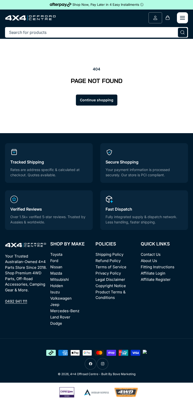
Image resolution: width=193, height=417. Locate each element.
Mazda (56, 273)
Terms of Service (110, 267)
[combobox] (96, 32)
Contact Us (151, 254)
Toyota (56, 254)
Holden (56, 285)
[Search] (182, 32)
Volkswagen (61, 298)
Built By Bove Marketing (118, 374)
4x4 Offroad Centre (84, 374)
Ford (54, 260)
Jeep (54, 304)
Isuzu (55, 292)
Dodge (56, 323)
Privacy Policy (108, 273)
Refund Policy (108, 260)
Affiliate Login (153, 273)
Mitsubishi (59, 279)
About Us (149, 260)
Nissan (56, 267)
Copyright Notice (110, 285)
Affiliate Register (156, 279)
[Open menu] (182, 17)
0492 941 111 (16, 301)
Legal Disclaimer (110, 279)
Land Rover (60, 317)
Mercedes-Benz (64, 310)
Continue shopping (96, 100)
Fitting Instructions (157, 267)
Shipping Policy (109, 254)
